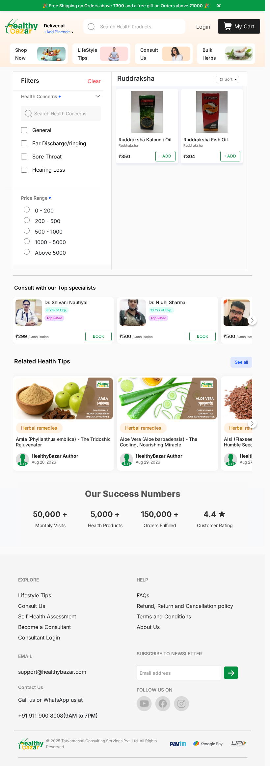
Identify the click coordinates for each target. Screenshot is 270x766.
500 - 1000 (49, 231)
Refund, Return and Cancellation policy (185, 606)
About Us (148, 627)
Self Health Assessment (47, 616)
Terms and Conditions (164, 616)
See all (241, 362)
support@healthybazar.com (52, 671)
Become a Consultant (44, 627)
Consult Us (31, 606)
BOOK (98, 336)
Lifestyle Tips (34, 595)
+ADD (165, 156)
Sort (228, 79)
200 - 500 (47, 221)
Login (203, 26)
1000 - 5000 (50, 242)
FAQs (143, 595)
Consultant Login (39, 637)
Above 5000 (50, 252)
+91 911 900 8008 (40, 715)
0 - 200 (44, 210)
